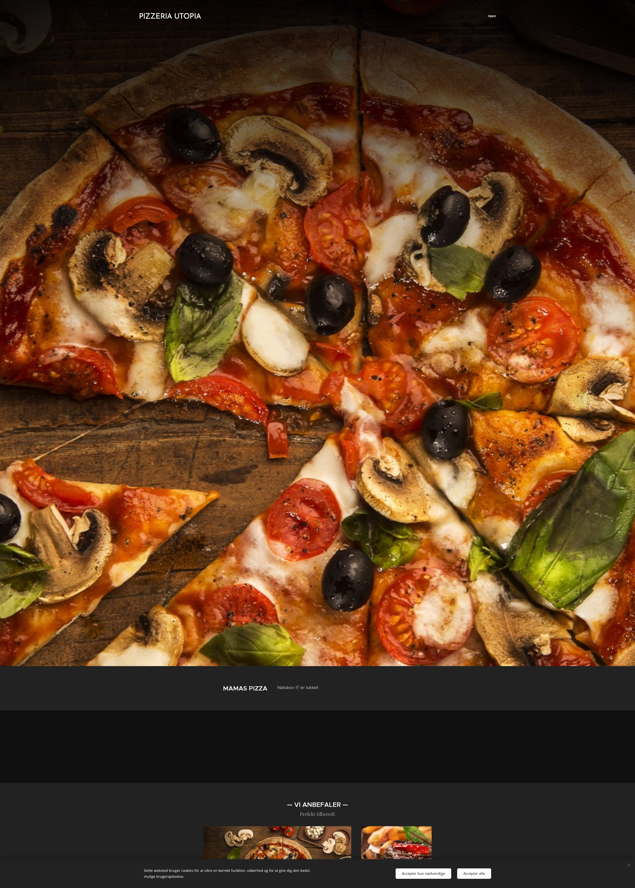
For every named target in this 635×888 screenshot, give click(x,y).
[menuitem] (491, 16)
